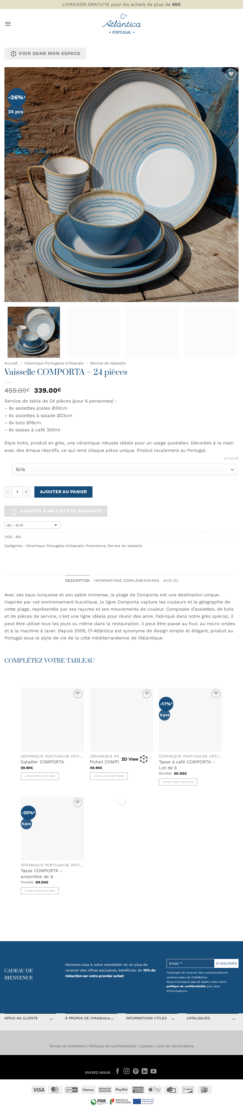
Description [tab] (77, 580)
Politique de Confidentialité (112, 1046)
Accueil (11, 363)
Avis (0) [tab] (170, 580)
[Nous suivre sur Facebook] (118, 1071)
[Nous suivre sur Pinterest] (135, 1071)
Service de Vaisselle (108, 363)
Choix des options (40, 776)
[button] (7, 24)
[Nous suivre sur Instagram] (127, 1071)
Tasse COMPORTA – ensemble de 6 (42, 873)
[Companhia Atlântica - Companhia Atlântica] (122, 23)
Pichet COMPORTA (109, 762)
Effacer (231, 458)
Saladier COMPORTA (42, 762)
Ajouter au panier (63, 491)
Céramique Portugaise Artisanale (54, 363)
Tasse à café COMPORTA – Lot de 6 (187, 765)
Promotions (95, 546)
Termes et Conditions (67, 1046)
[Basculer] (51, 1020)
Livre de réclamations (175, 1046)
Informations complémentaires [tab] (126, 580)
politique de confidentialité (186, 986)
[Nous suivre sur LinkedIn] (145, 1071)
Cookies (146, 1046)
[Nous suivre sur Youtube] (153, 1071)
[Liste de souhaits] (231, 74)
